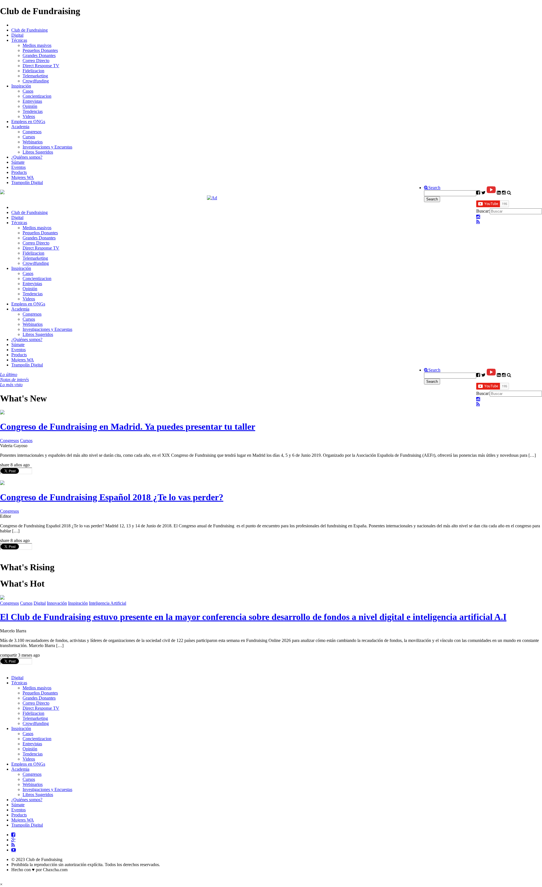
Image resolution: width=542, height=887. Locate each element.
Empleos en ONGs (28, 121)
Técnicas (19, 40)
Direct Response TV (41, 65)
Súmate (18, 162)
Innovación (57, 603)
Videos (29, 116)
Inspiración (21, 86)
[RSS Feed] (478, 222)
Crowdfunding (36, 80)
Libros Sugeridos (38, 152)
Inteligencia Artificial (107, 603)
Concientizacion (37, 96)
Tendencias (33, 111)
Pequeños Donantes (40, 50)
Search (434, 187)
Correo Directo (36, 60)
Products (19, 172)
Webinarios (33, 141)
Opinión (30, 106)
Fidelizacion (33, 70)
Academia (20, 126)
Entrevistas (32, 101)
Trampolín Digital (27, 182)
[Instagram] (478, 217)
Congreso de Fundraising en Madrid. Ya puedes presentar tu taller (127, 426)
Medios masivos (37, 45)
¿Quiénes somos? (26, 157)
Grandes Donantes (39, 55)
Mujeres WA (22, 177)
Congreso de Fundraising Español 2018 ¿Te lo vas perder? (111, 497)
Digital (17, 35)
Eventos (18, 167)
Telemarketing (35, 75)
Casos (28, 91)
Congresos (32, 131)
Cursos (29, 136)
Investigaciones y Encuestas (47, 147)
